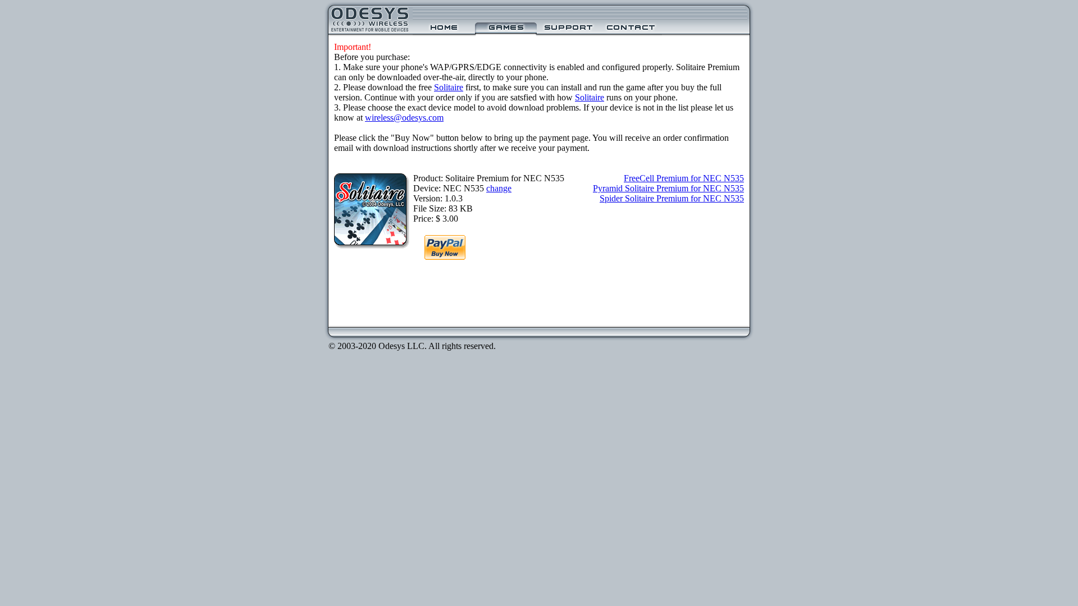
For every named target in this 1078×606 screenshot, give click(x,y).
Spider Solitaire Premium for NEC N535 (672, 198)
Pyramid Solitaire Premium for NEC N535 (668, 188)
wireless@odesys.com (404, 117)
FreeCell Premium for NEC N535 (684, 178)
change (498, 188)
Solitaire (448, 87)
